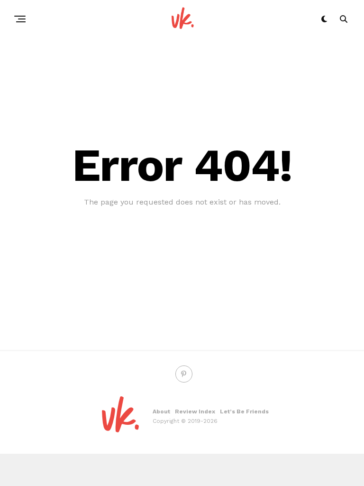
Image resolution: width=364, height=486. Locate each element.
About (161, 411)
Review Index (195, 411)
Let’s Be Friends (244, 411)
